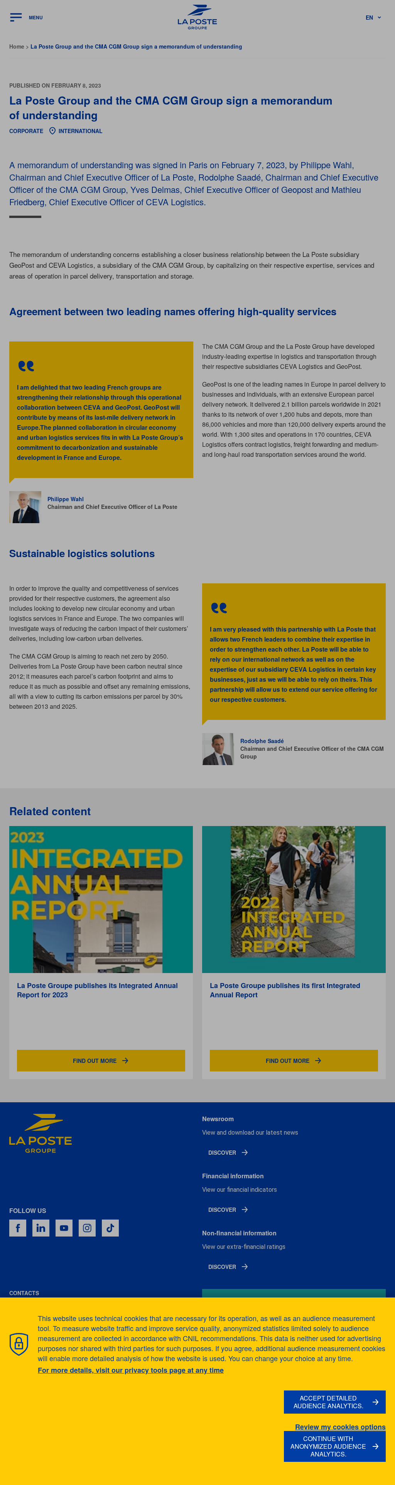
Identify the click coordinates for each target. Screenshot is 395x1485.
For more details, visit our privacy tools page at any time (131, 1370)
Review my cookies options (340, 1427)
